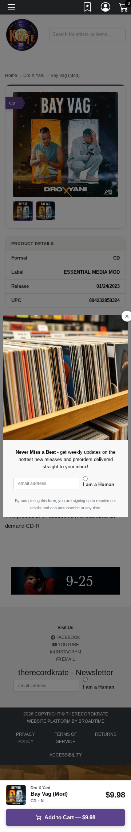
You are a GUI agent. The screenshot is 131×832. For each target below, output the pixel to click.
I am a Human (98, 484)
